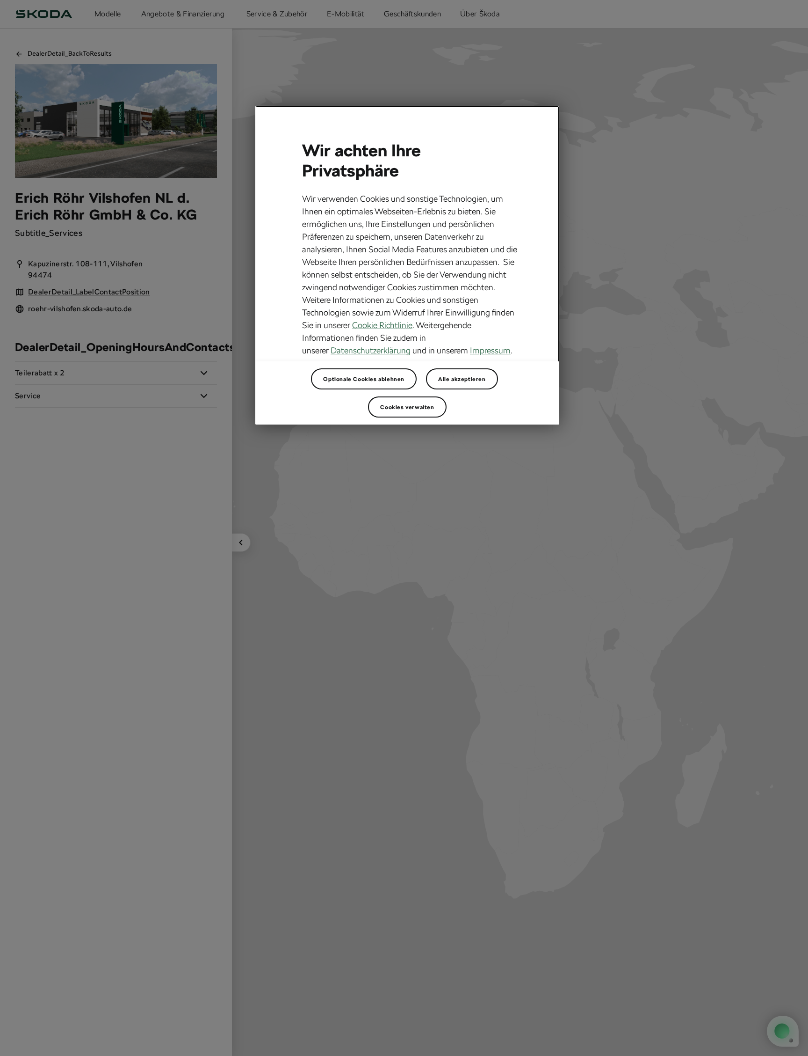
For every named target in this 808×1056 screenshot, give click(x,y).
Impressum (490, 350)
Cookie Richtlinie (382, 325)
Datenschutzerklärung (371, 350)
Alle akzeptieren (462, 378)
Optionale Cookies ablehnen (363, 378)
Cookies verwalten (407, 406)
